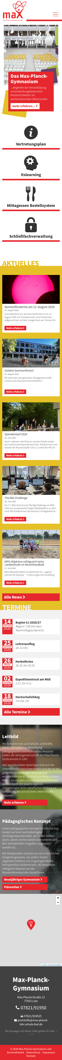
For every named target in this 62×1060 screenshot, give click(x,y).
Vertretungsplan (31, 144)
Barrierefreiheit (15, 1052)
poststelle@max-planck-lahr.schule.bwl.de (33, 1022)
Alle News (13, 597)
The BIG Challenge (16, 498)
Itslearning (31, 174)
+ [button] (58, 898)
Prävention (11, 887)
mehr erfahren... (23, 106)
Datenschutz (33, 1052)
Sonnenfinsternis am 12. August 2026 (30, 307)
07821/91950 (33, 1007)
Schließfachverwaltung (31, 236)
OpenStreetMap (55, 965)
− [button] (58, 902)
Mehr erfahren (14, 328)
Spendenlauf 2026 (16, 434)
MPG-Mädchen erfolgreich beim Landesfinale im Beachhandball (24, 563)
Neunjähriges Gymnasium (22, 879)
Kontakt (31, 1056)
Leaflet (44, 965)
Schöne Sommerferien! (19, 370)
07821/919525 (33, 1016)
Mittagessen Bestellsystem (31, 205)
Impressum (48, 1052)
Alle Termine (15, 712)
